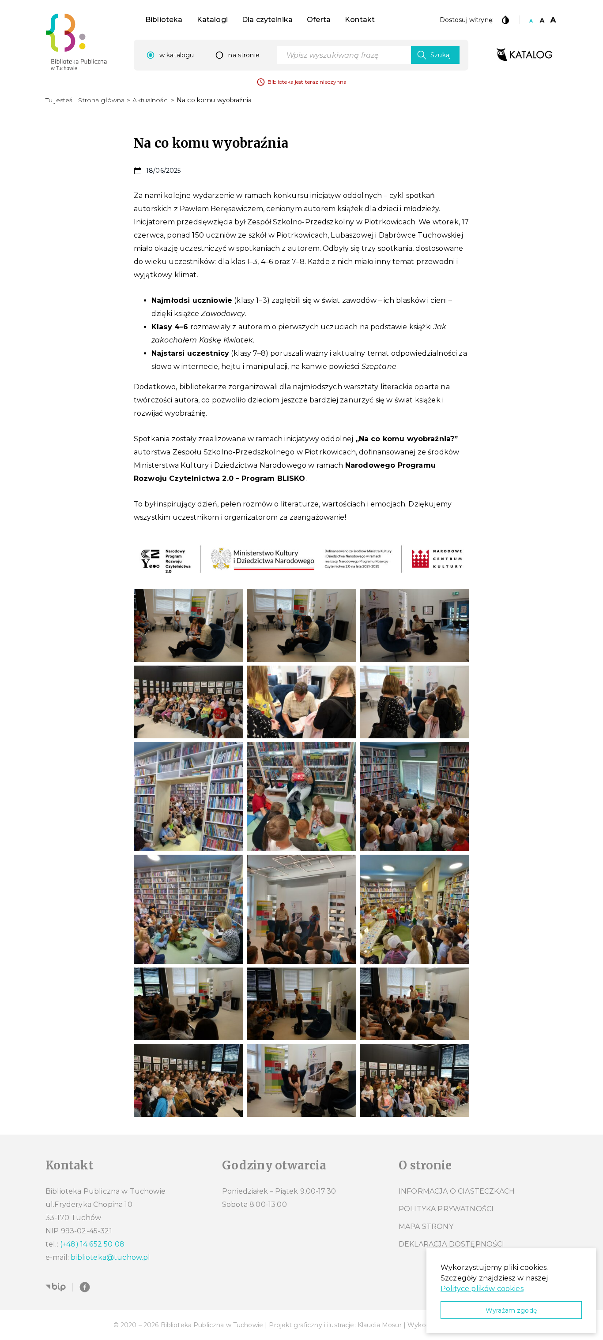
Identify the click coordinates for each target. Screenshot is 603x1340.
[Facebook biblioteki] (84, 1287)
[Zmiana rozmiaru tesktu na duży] (553, 19)
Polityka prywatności (446, 1209)
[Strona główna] (76, 42)
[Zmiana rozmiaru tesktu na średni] (542, 19)
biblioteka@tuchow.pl (110, 1257)
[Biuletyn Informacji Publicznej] (55, 1287)
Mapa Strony (426, 1226)
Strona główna (101, 100)
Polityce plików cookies (482, 1288)
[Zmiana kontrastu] (505, 20)
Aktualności (150, 100)
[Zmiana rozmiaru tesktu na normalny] (531, 19)
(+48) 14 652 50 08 (92, 1244)
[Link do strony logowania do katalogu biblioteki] (524, 55)
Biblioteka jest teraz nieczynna (307, 81)
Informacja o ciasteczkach (457, 1191)
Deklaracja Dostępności (452, 1244)
